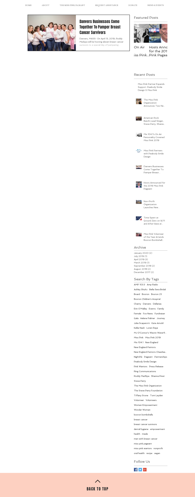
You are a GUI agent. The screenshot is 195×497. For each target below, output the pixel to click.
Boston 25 (156, 294)
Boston (145, 294)
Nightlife (138, 357)
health (137, 434)
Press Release (156, 366)
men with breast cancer (145, 439)
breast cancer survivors (145, 424)
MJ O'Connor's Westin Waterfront (150, 333)
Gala (136, 318)
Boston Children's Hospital (147, 299)
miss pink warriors (143, 448)
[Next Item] (162, 33)
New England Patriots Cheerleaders (150, 352)
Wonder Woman (142, 410)
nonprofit (158, 448)
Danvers (147, 304)
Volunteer (139, 400)
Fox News (148, 313)
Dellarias (157, 304)
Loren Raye (152, 328)
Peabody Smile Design (145, 361)
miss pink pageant (143, 443)
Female (137, 313)
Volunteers (151, 400)
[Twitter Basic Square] (140, 469)
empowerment (157, 429)
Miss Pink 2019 (153, 337)
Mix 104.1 (138, 342)
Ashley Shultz (140, 289)
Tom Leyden (156, 395)
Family (161, 308)
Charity (137, 304)
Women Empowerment (145, 405)
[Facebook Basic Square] (135, 469)
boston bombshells (143, 414)
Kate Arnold (157, 323)
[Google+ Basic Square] (145, 469)
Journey (161, 318)
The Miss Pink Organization (148, 385)
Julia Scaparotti (142, 323)
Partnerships (160, 357)
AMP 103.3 (139, 284)
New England (151, 342)
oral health (139, 453)
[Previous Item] (138, 33)
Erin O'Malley (140, 308)
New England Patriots (145, 347)
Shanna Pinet (158, 376)
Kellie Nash (139, 328)
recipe (149, 453)
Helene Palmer (147, 318)
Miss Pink (138, 337)
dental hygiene (141, 429)
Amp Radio (152, 284)
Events (152, 308)
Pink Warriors (140, 366)
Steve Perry (140, 381)
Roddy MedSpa (141, 376)
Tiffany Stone (141, 395)
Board (137, 294)
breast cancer (140, 419)
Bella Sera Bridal (157, 289)
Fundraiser (160, 313)
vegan (157, 453)
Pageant (148, 357)
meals (145, 434)
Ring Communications (145, 371)
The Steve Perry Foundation (148, 390)
